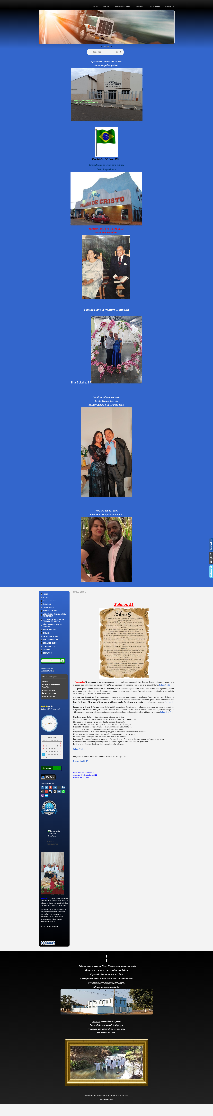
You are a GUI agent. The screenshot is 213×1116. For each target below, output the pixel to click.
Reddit (42, 791)
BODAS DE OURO (50, 643)
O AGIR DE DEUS (49, 646)
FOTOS (106, 6)
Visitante (46, 650)
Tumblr (59, 787)
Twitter (46, 787)
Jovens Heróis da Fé (122, 6)
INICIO (95, 6)
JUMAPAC (139, 6)
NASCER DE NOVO (50, 636)
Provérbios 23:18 (80, 761)
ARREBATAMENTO (50, 611)
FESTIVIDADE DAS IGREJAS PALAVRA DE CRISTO (54, 620)
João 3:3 (96, 1021)
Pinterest (50, 787)
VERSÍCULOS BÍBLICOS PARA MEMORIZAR (54, 615)
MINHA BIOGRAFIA (50, 630)
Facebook (42, 787)
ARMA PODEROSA (48, 697)
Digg (63, 787)
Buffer (55, 791)
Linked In (55, 787)
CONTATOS (169, 6)
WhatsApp (63, 791)
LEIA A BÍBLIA (154, 6)
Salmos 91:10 (164, 684)
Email (46, 795)
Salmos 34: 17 (166, 712)
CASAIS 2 (46, 633)
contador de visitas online (49, 926)
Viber (42, 795)
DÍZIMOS (45, 681)
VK (59, 791)
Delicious (50, 791)
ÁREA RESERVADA (50, 640)
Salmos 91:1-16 (79, 749)
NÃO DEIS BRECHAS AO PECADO (52, 625)
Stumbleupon (46, 791)
